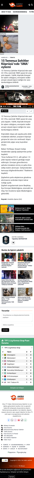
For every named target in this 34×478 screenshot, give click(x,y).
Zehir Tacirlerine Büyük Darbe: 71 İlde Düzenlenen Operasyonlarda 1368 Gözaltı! (8, 300)
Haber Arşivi (7, 439)
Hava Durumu (8, 427)
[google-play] (21, 453)
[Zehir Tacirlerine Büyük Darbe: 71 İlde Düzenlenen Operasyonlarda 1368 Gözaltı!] (9, 292)
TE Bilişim (22, 466)
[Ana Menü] (2, 5)
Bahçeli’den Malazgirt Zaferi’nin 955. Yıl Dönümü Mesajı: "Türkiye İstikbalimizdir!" (25, 265)
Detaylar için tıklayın (17, 388)
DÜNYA (5, 449)
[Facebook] (8, 420)
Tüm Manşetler (8, 435)
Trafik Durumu (8, 431)
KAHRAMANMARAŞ (20, 12)
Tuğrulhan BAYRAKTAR (19, 239)
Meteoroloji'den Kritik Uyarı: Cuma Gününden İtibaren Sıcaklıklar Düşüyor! (24, 300)
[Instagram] (15, 420)
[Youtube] (18, 420)
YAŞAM (14, 446)
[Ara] (32, 5)
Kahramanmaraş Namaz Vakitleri (14, 429)
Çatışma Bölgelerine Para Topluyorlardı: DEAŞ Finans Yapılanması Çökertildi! (25, 282)
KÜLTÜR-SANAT (22, 449)
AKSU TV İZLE (6, 12)
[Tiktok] (22, 420)
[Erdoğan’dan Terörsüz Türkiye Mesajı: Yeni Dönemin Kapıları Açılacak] (9, 257)
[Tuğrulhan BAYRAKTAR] (6, 240)
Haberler (4, 57)
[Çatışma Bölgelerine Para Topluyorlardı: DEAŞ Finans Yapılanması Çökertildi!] (25, 274)
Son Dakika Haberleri (10, 437)
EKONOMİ (22, 446)
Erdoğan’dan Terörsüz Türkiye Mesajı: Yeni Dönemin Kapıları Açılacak (8, 265)
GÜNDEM (6, 446)
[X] (12, 420)
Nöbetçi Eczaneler (9, 425)
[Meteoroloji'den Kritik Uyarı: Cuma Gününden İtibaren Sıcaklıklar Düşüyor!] (25, 292)
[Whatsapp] (25, 420)
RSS (5, 460)
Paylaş (6, 111)
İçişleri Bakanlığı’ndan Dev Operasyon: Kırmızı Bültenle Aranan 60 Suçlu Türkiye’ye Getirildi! (9, 282)
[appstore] (11, 453)
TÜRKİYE (12, 57)
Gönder (5, 330)
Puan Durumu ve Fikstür (11, 433)
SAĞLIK (12, 449)
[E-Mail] (13, 242)
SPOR (28, 445)
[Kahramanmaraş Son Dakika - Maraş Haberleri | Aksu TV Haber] (16, 5)
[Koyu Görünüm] (29, 5)
